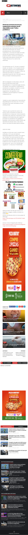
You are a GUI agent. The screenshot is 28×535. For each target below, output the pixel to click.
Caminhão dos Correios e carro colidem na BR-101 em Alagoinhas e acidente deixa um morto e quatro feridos (17, 498)
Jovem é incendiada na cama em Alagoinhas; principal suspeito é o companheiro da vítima (15, 506)
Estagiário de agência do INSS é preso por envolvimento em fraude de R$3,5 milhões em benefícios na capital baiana (17, 444)
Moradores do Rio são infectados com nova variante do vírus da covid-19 (13, 345)
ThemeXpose (16, 533)
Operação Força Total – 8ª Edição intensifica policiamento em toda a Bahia (17, 437)
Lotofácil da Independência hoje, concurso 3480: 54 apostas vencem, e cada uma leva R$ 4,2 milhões (16, 515)
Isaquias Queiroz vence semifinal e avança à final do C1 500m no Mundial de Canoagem (17, 430)
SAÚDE (7, 19)
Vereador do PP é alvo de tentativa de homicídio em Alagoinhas (16, 522)
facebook (24, 362)
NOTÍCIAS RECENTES (7, 426)
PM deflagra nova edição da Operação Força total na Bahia (18, 451)
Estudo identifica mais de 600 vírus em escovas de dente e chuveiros (12, 319)
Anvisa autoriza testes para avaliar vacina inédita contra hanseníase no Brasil (13, 332)
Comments (20, 426)
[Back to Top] (14, 531)
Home (4, 19)
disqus (19, 362)
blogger (15, 362)
